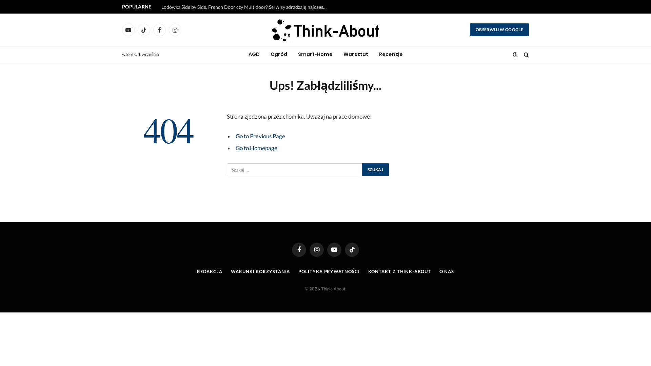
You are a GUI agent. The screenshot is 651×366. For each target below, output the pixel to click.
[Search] (525, 54)
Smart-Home (315, 54)
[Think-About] (325, 30)
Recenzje (391, 54)
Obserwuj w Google (499, 29)
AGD (254, 54)
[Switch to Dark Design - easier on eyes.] (515, 54)
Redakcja (209, 271)
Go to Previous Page (260, 136)
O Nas (446, 271)
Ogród (279, 54)
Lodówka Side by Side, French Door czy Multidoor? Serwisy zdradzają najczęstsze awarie (246, 7)
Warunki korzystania (260, 271)
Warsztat (355, 54)
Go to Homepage (256, 148)
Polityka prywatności (328, 271)
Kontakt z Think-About (399, 271)
